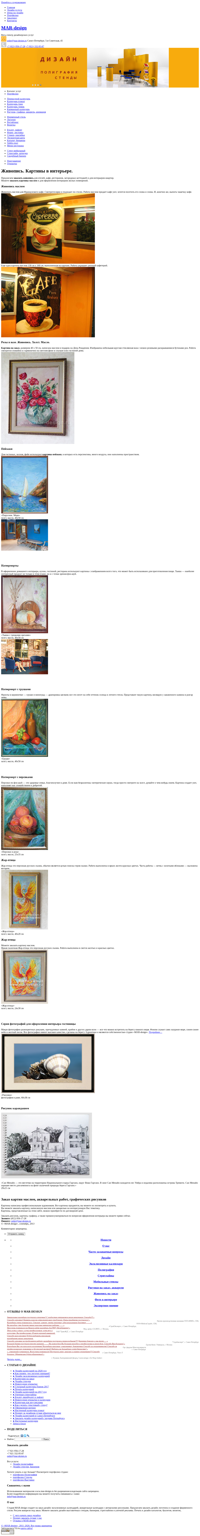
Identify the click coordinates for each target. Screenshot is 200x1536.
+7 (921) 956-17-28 (16, 46)
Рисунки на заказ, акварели (106, 1287)
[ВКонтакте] (22, 1436)
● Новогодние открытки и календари (31, 1400)
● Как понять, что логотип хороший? (31, 1373)
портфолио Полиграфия (25, 1474)
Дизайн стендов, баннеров (26, 1466)
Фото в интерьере (106, 1299)
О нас (106, 1245)
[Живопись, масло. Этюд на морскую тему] (24, 512)
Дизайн (106, 1257)
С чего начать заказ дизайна (27, 1515)
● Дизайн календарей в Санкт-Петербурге (34, 1415)
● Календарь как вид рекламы (28, 1402)
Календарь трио (15, 104)
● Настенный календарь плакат (28, 1410)
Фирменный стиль (16, 117)
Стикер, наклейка (16, 135)
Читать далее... (14, 1359)
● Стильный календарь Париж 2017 (31, 1386)
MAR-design (14, 27)
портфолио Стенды (22, 1477)
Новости (106, 1239)
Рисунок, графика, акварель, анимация (26, 112)
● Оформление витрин (24, 1408)
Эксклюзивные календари (106, 1263)
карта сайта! (26, 1528)
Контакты (12, 20)
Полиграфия (106, 1269)
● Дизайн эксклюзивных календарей (31, 1376)
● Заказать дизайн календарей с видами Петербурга (39, 1418)
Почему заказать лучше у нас (27, 1518)
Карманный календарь (18, 109)
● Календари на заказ (23, 1378)
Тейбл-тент (12, 143)
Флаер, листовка (15, 132)
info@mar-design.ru (16, 1496)
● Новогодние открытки (25, 1384)
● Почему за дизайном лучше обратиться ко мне (37, 1413)
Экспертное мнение (106, 1305)
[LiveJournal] (28, 1436)
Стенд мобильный (16, 150)
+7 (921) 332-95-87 (35, 46)
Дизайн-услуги (14, 10)
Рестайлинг (13, 122)
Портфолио (12, 15)
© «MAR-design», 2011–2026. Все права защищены (26, 1525)
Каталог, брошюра (16, 140)
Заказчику (12, 18)
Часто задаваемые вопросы (105, 1251)
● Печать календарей (23, 1389)
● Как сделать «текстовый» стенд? (30, 1405)
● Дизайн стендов (22, 1381)
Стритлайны (106, 1275)
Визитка (11, 125)
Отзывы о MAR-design (24, 1520)
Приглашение (14, 161)
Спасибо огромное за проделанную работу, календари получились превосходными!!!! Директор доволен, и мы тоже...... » (57, 1341)
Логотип (11, 119)
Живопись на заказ (106, 1293)
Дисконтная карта (16, 138)
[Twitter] (25, 1436)
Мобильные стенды (105, 1281)
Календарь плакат (16, 101)
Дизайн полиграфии (23, 1464)
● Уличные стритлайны (24, 1394)
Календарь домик (15, 106)
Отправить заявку (16, 1234)
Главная (11, 7)
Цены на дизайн (15, 12)
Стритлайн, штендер (17, 153)
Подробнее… (155, 1032)
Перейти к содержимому (13, 2)
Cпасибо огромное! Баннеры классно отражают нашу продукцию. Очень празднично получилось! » (48, 1320)
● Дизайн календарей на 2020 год (30, 1371)
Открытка (12, 163)
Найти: (10, 1439)
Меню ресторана (15, 145)
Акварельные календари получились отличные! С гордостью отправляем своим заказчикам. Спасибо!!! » (50, 1317)
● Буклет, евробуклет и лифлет (28, 1397)
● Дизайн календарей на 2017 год (30, 1392)
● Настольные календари (25, 1421)
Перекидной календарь (18, 99)
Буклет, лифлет (14, 130)
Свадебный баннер (16, 156)
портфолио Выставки (23, 1480)
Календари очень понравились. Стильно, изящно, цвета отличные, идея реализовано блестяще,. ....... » (49, 1322)
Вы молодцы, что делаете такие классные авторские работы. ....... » (35, 1325)
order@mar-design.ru (17, 40)
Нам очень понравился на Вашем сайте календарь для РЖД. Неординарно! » (38, 1328)
